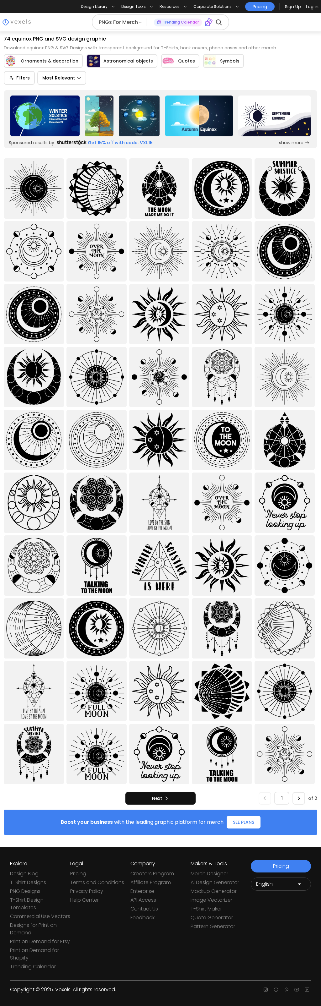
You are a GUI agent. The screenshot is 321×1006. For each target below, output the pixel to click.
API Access (143, 900)
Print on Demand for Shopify (34, 954)
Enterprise (142, 891)
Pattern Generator (213, 926)
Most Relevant (58, 78)
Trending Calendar (33, 966)
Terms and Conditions (97, 882)
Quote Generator (212, 917)
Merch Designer (209, 873)
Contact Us (144, 908)
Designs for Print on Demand (33, 928)
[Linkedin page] (307, 989)
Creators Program (152, 873)
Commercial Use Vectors (40, 916)
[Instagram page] (266, 989)
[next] (298, 798)
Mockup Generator (214, 891)
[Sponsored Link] (45, 115)
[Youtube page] (297, 989)
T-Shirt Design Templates (27, 903)
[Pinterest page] (286, 989)
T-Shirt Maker (206, 908)
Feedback (142, 917)
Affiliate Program (150, 882)
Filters (23, 78)
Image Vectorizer (211, 900)
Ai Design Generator (215, 882)
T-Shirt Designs (28, 882)
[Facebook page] (276, 989)
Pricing (78, 873)
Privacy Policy (86, 891)
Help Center (84, 900)
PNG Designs (25, 891)
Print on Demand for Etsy (40, 941)
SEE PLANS (243, 822)
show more (291, 142)
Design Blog (24, 873)
